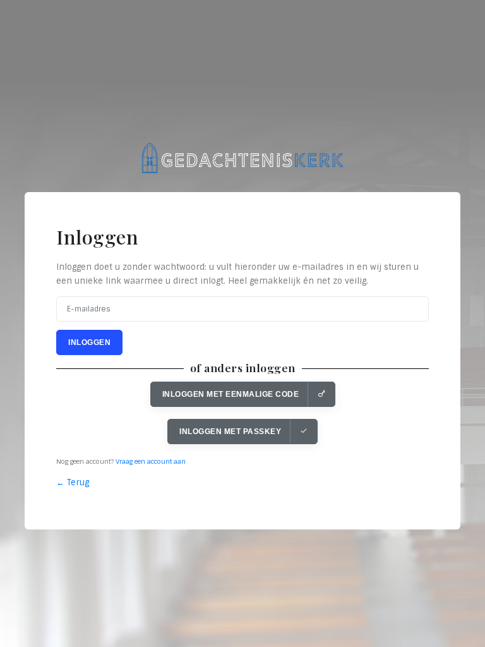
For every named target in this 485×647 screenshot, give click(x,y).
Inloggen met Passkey (230, 431)
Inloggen (89, 342)
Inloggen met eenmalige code (230, 394)
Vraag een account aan (151, 461)
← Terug (72, 482)
